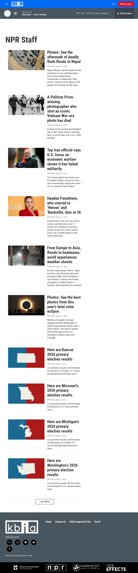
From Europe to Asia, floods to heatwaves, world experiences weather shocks (64, 254)
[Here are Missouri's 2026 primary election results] (26, 394)
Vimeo (48, 521)
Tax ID (97, 521)
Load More (45, 501)
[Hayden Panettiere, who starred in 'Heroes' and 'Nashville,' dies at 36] (26, 206)
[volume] (15, 13)
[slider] (19, 13)
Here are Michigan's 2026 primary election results (63, 426)
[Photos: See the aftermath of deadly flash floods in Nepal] (26, 60)
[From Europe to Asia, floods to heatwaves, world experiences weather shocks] (26, 256)
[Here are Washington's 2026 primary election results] (26, 468)
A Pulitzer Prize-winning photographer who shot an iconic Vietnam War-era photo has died (62, 109)
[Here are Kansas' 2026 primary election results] (26, 357)
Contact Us (60, 521)
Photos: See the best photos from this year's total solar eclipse (64, 304)
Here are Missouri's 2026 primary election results (63, 390)
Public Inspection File (80, 521)
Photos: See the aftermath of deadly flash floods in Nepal (64, 57)
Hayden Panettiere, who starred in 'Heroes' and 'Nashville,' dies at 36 (64, 205)
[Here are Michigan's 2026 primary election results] (26, 429)
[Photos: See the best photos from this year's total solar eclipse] (26, 305)
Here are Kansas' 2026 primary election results (60, 354)
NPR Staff (50, 66)
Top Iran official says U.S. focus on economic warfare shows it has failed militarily (64, 159)
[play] (7, 13)
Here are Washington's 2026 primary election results (62, 467)
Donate (127, 4)
